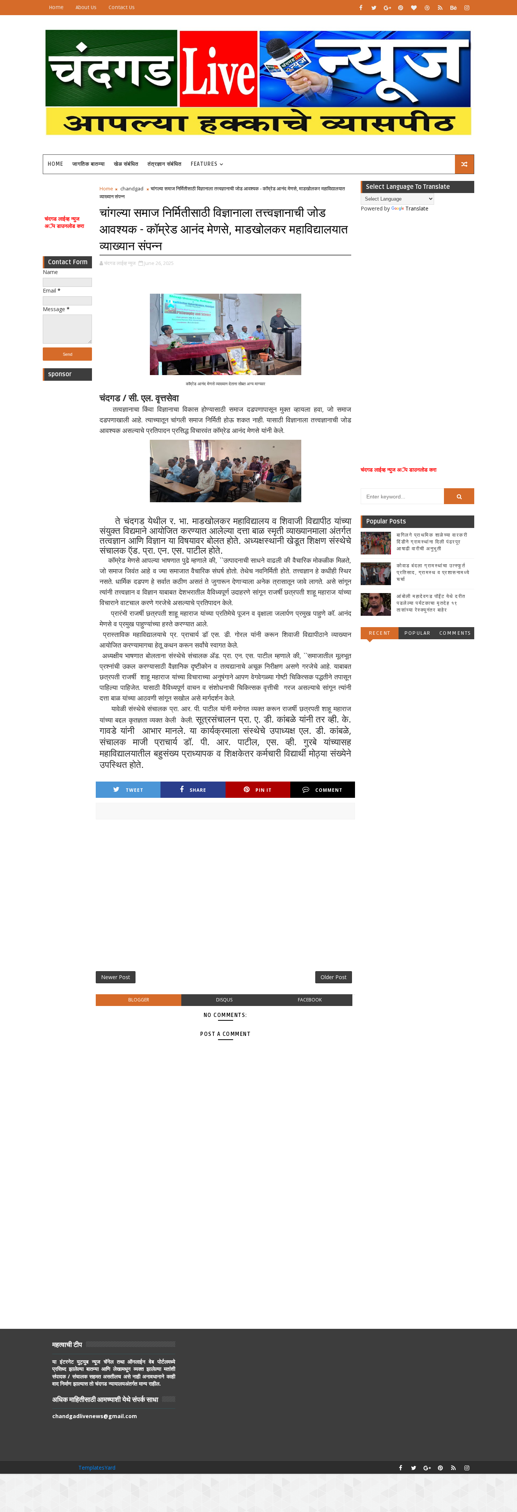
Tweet (134, 790)
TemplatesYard (96, 1467)
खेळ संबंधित (126, 164)
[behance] (453, 7)
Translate (416, 208)
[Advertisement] (67, 498)
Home (56, 7)
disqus (224, 1000)
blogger (138, 1000)
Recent (380, 633)
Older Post (334, 977)
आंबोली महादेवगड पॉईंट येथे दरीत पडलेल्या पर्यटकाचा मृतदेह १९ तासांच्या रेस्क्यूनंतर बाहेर (431, 603)
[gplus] (387, 7)
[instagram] (466, 7)
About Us (86, 7)
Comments (455, 633)
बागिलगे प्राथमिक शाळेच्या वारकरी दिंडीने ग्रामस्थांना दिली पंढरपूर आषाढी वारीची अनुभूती (432, 542)
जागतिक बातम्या (88, 164)
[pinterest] (400, 7)
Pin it (263, 790)
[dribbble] (427, 7)
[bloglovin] (413, 7)
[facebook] (360, 7)
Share (198, 790)
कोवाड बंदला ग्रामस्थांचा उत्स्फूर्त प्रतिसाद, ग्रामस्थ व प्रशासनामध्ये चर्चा (433, 572)
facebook (310, 1000)
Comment (329, 790)
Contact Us (122, 7)
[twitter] (374, 7)
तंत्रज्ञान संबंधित (165, 164)
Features (204, 164)
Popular (417, 633)
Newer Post (115, 977)
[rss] (440, 7)
